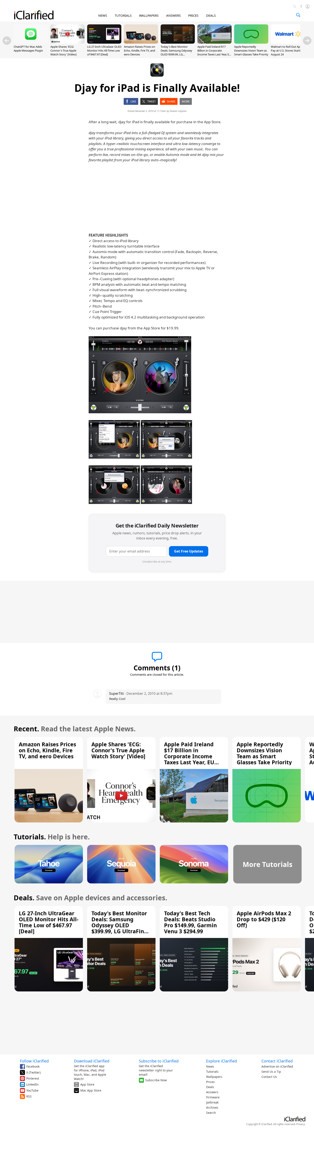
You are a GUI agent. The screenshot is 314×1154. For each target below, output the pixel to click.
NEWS (102, 15)
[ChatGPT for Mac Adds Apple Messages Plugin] (31, 42)
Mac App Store (90, 1090)
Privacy (300, 1124)
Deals (210, 1087)
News (210, 1066)
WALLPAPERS (148, 15)
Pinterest (32, 1078)
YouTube (32, 1090)
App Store (87, 1084)
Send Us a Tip (271, 1072)
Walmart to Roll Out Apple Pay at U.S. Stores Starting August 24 (287, 50)
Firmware (213, 1097)
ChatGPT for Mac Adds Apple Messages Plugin (28, 48)
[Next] (307, 40)
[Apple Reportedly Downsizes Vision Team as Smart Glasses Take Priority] (251, 42)
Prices (210, 1082)
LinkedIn (32, 1084)
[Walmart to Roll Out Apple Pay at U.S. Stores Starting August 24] (288, 42)
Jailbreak (212, 1102)
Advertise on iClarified (277, 1066)
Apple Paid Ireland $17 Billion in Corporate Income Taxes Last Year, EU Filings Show (214, 52)
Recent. (26, 728)
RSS (29, 1096)
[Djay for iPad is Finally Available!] (140, 374)
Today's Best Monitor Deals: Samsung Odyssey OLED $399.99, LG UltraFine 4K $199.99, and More (177, 54)
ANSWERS (173, 15)
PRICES (193, 15)
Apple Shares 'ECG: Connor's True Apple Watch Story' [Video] (63, 50)
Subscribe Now (156, 1080)
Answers (212, 1092)
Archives (212, 1107)
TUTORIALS (123, 15)
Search (211, 1113)
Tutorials (212, 1072)
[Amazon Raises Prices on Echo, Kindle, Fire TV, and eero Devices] (141, 42)
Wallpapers (214, 1077)
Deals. (24, 897)
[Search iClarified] (298, 15)
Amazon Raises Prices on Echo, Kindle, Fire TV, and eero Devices (139, 50)
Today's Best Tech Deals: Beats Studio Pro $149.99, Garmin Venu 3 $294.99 (190, 922)
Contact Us (269, 1077)
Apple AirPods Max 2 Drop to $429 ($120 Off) (264, 919)
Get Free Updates (188, 551)
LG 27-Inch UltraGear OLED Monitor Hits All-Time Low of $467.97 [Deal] (104, 50)
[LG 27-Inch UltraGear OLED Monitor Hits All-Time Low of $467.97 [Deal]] (104, 42)
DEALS (211, 15)
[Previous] (7, 40)
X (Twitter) (33, 1072)
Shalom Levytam (178, 111)
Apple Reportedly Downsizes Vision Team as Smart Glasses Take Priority (251, 50)
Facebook (33, 1066)
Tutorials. (30, 836)
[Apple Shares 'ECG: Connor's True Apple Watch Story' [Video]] (67, 42)
